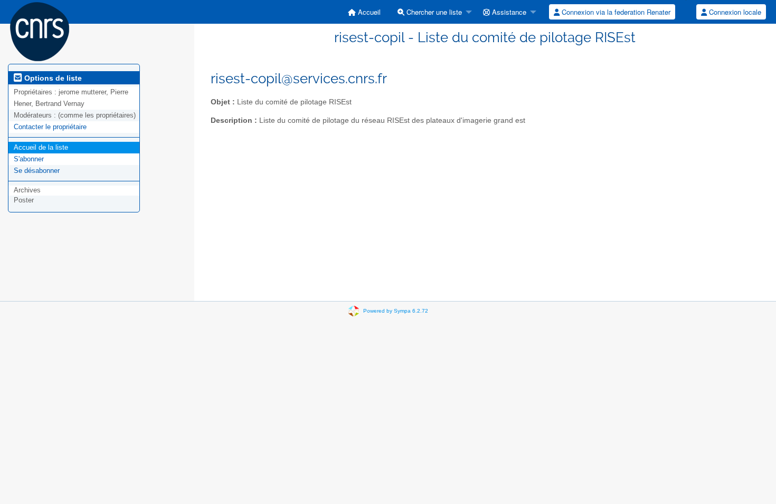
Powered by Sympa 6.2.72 (395, 311)
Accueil (368, 12)
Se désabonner (37, 171)
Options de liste (52, 78)
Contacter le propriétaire (50, 127)
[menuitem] (364, 12)
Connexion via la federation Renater (615, 12)
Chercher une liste (433, 12)
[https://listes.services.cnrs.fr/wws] (39, 31)
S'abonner (29, 159)
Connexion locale (734, 12)
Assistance (508, 12)
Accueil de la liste (41, 147)
